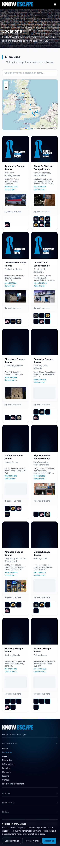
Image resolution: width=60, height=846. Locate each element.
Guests (6, 794)
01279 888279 (39, 187)
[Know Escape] (17, 4)
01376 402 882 (39, 669)
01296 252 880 (11, 187)
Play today (7, 760)
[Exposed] (12, 701)
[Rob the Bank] (36, 224)
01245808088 (10, 283)
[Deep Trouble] (36, 315)
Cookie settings (12, 840)
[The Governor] (47, 224)
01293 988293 (11, 476)
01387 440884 (11, 377)
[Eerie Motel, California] (41, 315)
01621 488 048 (39, 572)
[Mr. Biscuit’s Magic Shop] (41, 219)
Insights (5, 776)
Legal (5, 812)
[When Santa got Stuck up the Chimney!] (12, 707)
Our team (6, 772)
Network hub (9, 744)
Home (5, 748)
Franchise (6, 768)
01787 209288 (11, 669)
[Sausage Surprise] (47, 411)
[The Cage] (47, 604)
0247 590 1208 (39, 379)
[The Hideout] (36, 610)
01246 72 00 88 (40, 283)
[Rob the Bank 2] (36, 321)
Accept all (49, 840)
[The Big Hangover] (36, 514)
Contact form (11, 189)
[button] (30, 105)
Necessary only (32, 840)
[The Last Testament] (18, 321)
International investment (13, 784)
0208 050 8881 (11, 572)
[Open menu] (55, 4)
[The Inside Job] (47, 321)
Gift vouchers (8, 764)
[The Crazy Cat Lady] (7, 224)
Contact (5, 780)
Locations (7, 752)
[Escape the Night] (36, 219)
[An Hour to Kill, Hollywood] (7, 417)
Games (5, 756)
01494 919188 (39, 476)
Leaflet (30, 128)
